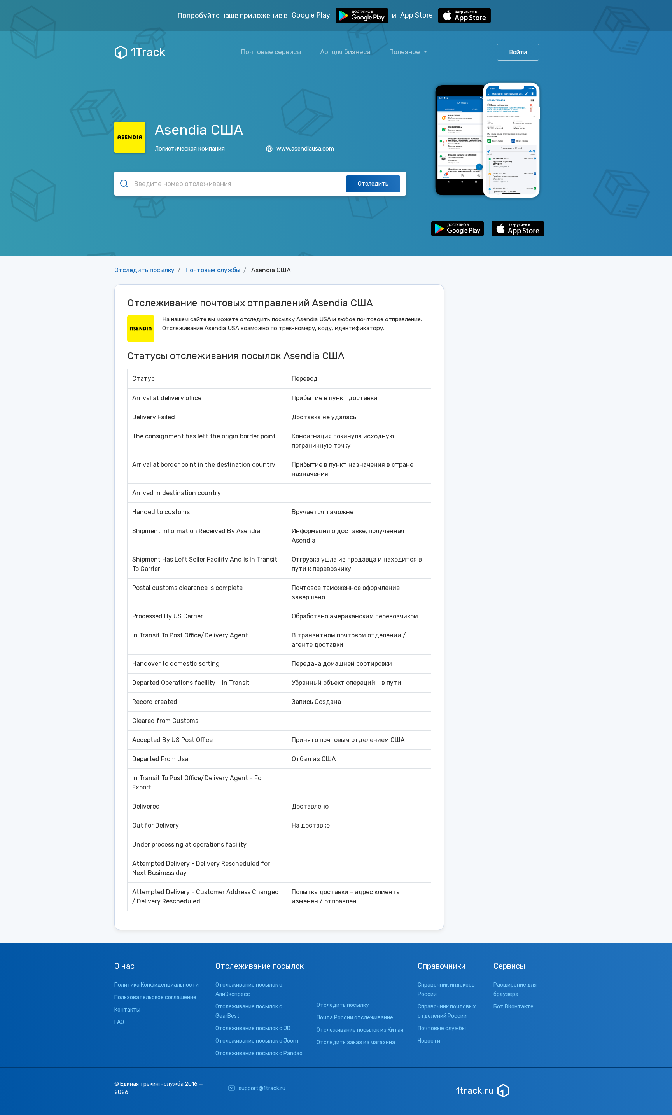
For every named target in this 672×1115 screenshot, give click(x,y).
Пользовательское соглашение (155, 997)
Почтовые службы (213, 270)
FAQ (119, 1022)
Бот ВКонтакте (514, 1006)
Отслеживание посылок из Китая (360, 1030)
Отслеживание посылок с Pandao (259, 1053)
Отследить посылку (144, 270)
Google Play (312, 15)
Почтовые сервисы (271, 52)
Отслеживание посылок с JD (252, 1028)
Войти (518, 52)
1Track (148, 52)
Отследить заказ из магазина (356, 1042)
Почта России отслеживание (355, 1017)
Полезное (405, 52)
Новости (429, 1041)
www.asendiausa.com (305, 148)
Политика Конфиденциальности (156, 985)
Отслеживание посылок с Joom (256, 1041)
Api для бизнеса (345, 52)
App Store (417, 15)
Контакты (127, 1009)
